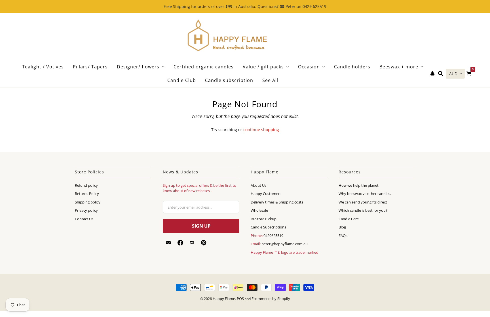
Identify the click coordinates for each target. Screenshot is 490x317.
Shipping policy (87, 202)
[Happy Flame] (226, 36)
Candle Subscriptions (268, 227)
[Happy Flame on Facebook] (180, 242)
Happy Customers (266, 193)
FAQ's (343, 235)
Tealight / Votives (43, 67)
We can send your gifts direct (363, 202)
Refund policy (86, 185)
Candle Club (181, 80)
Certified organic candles (204, 67)
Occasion (309, 67)
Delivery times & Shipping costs (277, 202)
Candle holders (352, 67)
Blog (342, 227)
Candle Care (349, 218)
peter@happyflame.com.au (284, 243)
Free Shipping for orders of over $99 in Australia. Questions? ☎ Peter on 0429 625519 (245, 6)
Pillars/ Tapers (90, 67)
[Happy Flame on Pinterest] (203, 242)
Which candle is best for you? (363, 210)
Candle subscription (229, 80)
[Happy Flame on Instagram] (192, 242)
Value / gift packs (263, 67)
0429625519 (273, 235)
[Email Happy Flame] (168, 242)
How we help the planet (359, 185)
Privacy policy (86, 210)
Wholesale (259, 210)
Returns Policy (87, 193)
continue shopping (261, 129)
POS (240, 298)
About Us (258, 185)
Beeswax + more (398, 67)
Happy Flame (224, 298)
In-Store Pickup (263, 218)
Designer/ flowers (138, 67)
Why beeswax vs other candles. (365, 193)
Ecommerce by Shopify (271, 298)
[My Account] (432, 73)
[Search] (440, 73)
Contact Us (84, 218)
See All (270, 80)
